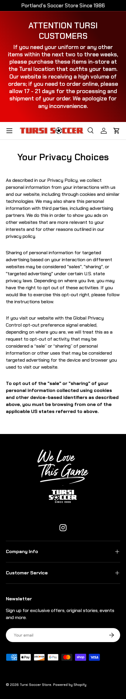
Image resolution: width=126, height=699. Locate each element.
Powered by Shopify (69, 684)
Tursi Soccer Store (35, 684)
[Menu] (9, 130)
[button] (116, 130)
